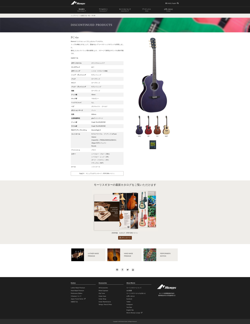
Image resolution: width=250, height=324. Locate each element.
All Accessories (103, 288)
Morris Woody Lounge (133, 313)
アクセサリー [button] (103, 10)
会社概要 (129, 290)
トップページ (74, 15)
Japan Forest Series (77, 299)
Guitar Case (102, 296)
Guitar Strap (102, 299)
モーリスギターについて (134, 288)
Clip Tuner (102, 293)
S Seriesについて (76, 296)
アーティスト (146, 10)
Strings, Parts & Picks (105, 304)
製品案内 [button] (81, 10)
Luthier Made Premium (78, 288)
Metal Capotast (103, 290)
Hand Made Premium (77, 290)
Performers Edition (76, 293)
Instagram (129, 304)
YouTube (129, 307)
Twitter (128, 301)
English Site (130, 310)
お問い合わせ (168, 10)
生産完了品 (74, 301)
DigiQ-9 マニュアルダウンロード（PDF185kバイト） (97, 173)
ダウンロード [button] (126, 238)
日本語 (169, 3)
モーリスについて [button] (125, 10)
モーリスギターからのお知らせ (136, 293)
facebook (129, 299)
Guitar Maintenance (105, 301)
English (174, 3)
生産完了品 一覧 (85, 15)
